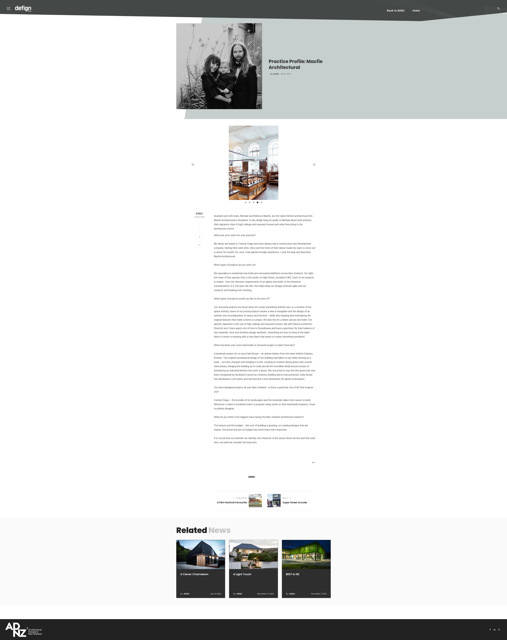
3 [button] (253, 202)
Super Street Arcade (295, 502)
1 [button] (245, 202)
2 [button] (249, 202)
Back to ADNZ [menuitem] (396, 10)
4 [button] (257, 202)
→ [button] (314, 164)
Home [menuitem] (416, 10)
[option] (253, 163)
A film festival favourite (232, 502)
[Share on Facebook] (199, 237)
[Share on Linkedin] (199, 244)
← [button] (192, 164)
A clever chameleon (194, 574)
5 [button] (261, 202)
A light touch (242, 574)
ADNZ (276, 74)
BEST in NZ (292, 574)
